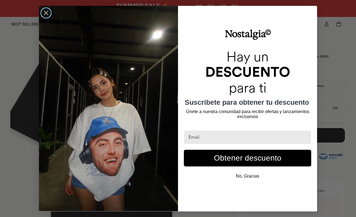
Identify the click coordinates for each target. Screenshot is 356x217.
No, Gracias (247, 176)
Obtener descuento (247, 158)
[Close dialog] (46, 13)
